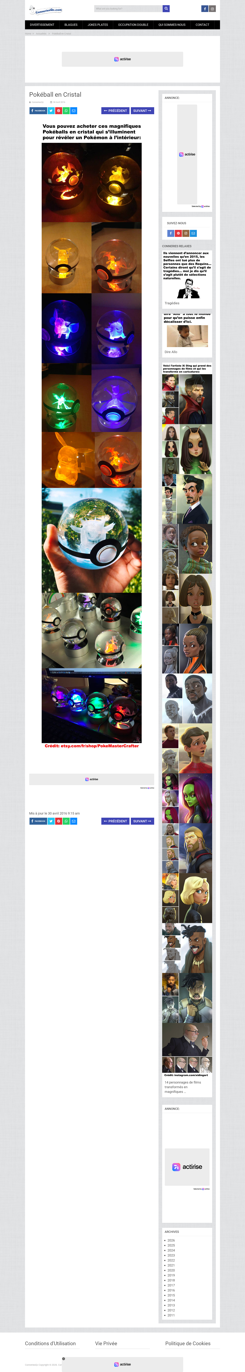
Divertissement (42, 24)
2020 (171, 1270)
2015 (171, 1295)
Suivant (140, 111)
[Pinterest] (178, 233)
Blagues (71, 24)
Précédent (117, 111)
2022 (171, 1260)
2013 (171, 1305)
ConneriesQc (38, 102)
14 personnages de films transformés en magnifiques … (183, 1087)
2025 (171, 1245)
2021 (171, 1265)
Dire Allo (171, 352)
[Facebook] (170, 233)
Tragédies (172, 303)
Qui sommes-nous (172, 24)
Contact (202, 24)
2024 (171, 1250)
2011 (171, 1315)
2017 (171, 1285)
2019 (171, 1275)
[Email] (193, 233)
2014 (171, 1300)
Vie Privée (106, 1343)
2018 (171, 1280)
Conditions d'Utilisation (50, 1343)
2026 (171, 1240)
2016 (171, 1290)
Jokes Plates (98, 24)
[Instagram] (185, 233)
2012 (171, 1310)
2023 (171, 1255)
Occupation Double (133, 24)
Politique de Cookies (187, 1343)
